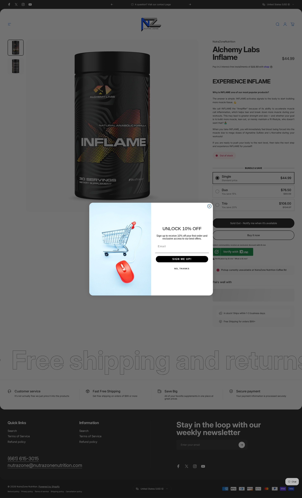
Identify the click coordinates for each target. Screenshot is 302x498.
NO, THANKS (181, 269)
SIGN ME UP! (182, 259)
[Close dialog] (209, 206)
